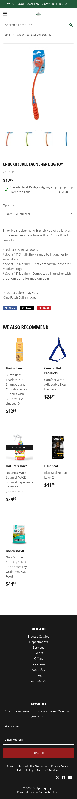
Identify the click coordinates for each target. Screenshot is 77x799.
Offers (38, 659)
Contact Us (38, 681)
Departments (38, 642)
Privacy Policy (59, 766)
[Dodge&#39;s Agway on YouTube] (70, 778)
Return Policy (25, 770)
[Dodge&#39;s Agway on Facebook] (63, 778)
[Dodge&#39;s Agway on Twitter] (57, 778)
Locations (38, 664)
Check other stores (64, 189)
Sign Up (38, 753)
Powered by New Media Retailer (37, 792)
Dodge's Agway (42, 788)
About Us (38, 670)
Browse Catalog (39, 636)
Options (8, 205)
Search (11, 766)
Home (6, 34)
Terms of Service (47, 770)
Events (38, 653)
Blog (39, 675)
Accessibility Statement (33, 766)
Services (38, 647)
